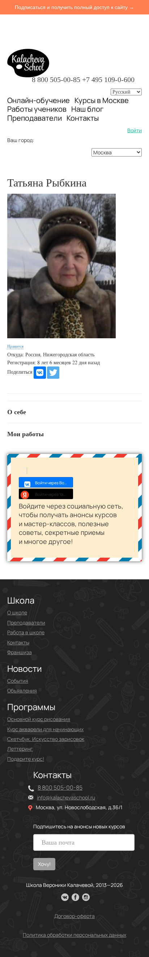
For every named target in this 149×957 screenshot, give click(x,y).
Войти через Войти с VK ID (54, 482)
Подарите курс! (25, 758)
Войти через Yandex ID (54, 494)
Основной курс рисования (38, 719)
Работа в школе (25, 632)
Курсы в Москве (101, 100)
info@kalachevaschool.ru (66, 797)
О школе (17, 612)
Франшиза (19, 652)
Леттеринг (20, 748)
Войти (134, 130)
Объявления (22, 690)
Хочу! (44, 864)
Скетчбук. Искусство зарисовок (45, 738)
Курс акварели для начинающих (45, 729)
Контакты (83, 118)
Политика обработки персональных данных (74, 934)
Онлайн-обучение (38, 100)
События (17, 680)
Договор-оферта (74, 916)
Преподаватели (34, 118)
